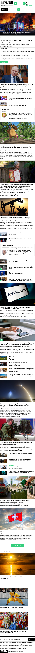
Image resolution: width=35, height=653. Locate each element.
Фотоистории (4, 586)
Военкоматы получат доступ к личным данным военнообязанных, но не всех (20, 460)
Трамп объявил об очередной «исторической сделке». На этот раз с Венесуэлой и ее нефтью (16, 218)
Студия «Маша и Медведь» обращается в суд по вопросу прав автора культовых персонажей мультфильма (16, 147)
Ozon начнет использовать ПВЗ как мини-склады (20, 99)
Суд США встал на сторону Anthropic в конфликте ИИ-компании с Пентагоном (17, 307)
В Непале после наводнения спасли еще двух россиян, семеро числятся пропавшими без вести (21, 267)
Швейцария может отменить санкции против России (16, 532)
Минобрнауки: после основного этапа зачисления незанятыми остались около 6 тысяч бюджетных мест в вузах (21, 104)
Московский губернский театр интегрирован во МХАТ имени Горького (21, 467)
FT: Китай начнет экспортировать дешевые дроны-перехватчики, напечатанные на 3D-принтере (21, 358)
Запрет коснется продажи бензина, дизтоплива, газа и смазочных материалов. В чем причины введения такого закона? (17, 504)
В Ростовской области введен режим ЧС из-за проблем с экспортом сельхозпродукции (21, 375)
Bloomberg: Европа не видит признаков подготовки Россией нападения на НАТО (20, 239)
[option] (17, 564)
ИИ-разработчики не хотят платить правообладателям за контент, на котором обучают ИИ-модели (21, 364)
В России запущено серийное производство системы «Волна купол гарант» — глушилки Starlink (15, 405)
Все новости (4, 62)
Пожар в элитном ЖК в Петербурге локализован (15, 55)
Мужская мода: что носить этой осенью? (20, 453)
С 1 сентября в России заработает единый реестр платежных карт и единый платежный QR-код (17, 343)
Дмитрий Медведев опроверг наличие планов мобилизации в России (16, 443)
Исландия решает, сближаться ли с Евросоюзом (19, 233)
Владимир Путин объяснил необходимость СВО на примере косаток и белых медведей (16, 85)
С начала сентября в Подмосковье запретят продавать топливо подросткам (15, 501)
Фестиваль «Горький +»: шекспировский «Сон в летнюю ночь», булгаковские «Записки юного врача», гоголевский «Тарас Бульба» (22, 279)
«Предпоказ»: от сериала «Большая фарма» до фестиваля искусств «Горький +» (21, 472)
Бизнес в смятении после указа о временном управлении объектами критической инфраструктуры (21, 370)
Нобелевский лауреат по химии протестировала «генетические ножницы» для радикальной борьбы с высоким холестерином (16, 186)
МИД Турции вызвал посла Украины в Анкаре (15, 49)
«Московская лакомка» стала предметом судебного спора (20, 260)
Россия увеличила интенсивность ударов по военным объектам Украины (16, 33)
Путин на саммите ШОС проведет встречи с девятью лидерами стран (21, 272)
